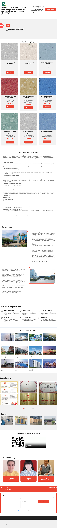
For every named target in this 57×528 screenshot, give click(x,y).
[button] (23, 408)
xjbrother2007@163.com (37, 10)
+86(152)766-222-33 (39, 9)
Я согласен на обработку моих (29, 510)
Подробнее (9, 72)
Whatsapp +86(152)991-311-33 (36, 12)
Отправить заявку (43, 501)
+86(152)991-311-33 (39, 8)
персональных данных (35, 510)
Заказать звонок (50, 9)
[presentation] (1, 422)
